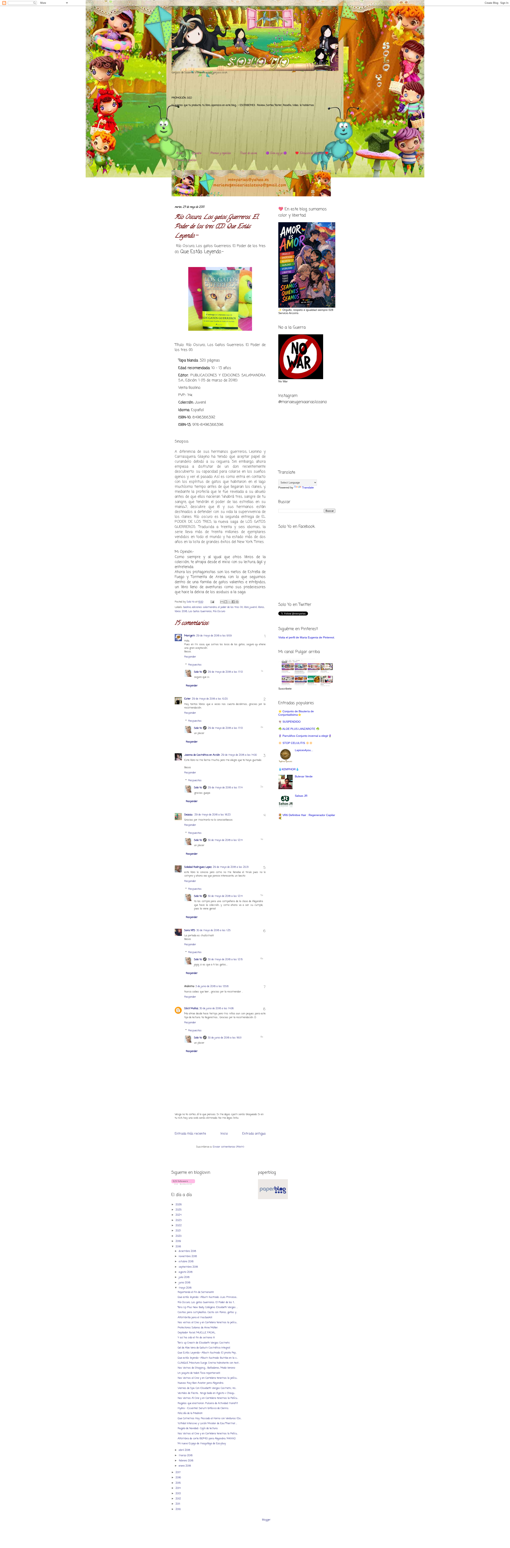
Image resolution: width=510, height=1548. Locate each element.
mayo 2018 (185, 1288)
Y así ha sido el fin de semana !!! (196, 1338)
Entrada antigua (254, 1133)
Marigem (189, 636)
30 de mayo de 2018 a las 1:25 (213, 930)
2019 (179, 1241)
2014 (178, 1488)
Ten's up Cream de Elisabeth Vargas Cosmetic (204, 1343)
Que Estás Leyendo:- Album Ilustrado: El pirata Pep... (207, 1353)
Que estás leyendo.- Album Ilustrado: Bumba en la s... (208, 1358)
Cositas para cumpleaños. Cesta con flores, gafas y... (207, 1312)
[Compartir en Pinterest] (237, 602)
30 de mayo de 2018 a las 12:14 (225, 840)
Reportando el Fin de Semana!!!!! (196, 1292)
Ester (187, 699)
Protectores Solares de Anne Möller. (198, 1328)
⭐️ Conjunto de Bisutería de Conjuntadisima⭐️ (296, 713)
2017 (178, 1472)
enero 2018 (185, 1466)
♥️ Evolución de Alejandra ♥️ (311, 153)
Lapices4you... (304, 750)
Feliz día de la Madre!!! (190, 1413)
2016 (179, 1478)
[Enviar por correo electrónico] (222, 602)
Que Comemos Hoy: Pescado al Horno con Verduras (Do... (210, 1418)
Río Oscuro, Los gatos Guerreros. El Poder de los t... (206, 1302)
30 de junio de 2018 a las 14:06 (216, 1008)
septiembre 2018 (189, 1267)
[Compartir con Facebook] (233, 602)
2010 (178, 1509)
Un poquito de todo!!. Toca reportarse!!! (199, 1373)
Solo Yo (191, 602)
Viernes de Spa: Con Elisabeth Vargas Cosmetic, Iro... (207, 1388)
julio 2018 (184, 1277)
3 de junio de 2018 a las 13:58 (212, 986)
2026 (179, 1205)
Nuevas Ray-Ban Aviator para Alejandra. (201, 1383)
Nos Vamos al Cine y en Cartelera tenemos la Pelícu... (208, 1433)
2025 (179, 1210)
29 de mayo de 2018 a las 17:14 (225, 788)
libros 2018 (181, 611)
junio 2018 (185, 1283)
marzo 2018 (186, 1455)
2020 (179, 1236)
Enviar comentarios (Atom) (228, 1147)
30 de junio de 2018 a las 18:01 (224, 1038)
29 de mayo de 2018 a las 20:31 (231, 867)
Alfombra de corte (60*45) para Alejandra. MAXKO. (207, 1438)
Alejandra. (196, 153)
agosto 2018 (186, 1272)
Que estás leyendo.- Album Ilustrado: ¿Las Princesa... (207, 1297)
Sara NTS (189, 930)
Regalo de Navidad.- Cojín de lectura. (198, 1428)
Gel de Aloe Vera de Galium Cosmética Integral (204, 1348)
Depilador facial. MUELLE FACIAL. (197, 1333)
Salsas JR (301, 795)
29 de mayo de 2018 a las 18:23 (212, 815)
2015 (179, 1483)
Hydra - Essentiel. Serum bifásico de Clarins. (203, 1408)
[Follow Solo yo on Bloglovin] (183, 1184)
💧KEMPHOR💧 (288, 769)
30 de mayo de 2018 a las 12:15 (225, 959)
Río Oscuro (219, 611)
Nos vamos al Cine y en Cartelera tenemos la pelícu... (207, 1322)
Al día (179, 153)
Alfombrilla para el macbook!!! (195, 1317)
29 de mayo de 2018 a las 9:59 (214, 636)
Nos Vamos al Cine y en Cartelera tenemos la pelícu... (208, 1378)
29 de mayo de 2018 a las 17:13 (225, 672)
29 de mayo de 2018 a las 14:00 (239, 755)
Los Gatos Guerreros (200, 611)
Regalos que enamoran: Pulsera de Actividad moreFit (208, 1403)
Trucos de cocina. (248, 153)
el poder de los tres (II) (230, 607)
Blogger (266, 1520)
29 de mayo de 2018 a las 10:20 (210, 699)
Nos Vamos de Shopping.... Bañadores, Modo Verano (206, 1368)
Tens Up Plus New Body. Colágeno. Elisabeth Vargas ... (208, 1307)
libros (261, 607)
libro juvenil (250, 607)
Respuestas (195, 665)
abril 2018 (185, 1450)
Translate (308, 487)
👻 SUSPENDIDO (289, 721)
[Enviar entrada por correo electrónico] (212, 602)
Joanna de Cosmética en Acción (202, 755)
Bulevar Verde (304, 776)
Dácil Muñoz (191, 1008)
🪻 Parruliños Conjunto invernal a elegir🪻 (305, 735)
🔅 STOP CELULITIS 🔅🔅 (295, 743)
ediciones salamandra (204, 607)
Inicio (224, 1133)
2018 (179, 1247)
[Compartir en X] (229, 602)
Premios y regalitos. (220, 153)
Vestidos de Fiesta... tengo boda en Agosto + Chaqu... (206, 1393)
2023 (179, 1220)
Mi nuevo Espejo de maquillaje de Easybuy (202, 1443)
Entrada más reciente (190, 1133)
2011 (178, 1504)
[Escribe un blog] (226, 602)
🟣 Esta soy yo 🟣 (276, 153)
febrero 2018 (186, 1461)
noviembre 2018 (188, 1256)
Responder (190, 657)
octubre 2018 (186, 1261)
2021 (179, 1231)
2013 (178, 1493)
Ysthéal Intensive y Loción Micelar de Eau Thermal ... (207, 1423)
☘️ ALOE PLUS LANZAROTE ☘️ (298, 728)
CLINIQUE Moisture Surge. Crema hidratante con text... (209, 1363)
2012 (179, 1499)
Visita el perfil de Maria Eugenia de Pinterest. (306, 637)
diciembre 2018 (188, 1251)
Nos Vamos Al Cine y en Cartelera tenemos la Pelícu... (208, 1398)
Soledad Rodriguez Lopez (198, 867)
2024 (179, 1215)
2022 (179, 1225)
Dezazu (188, 815)
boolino (187, 607)
